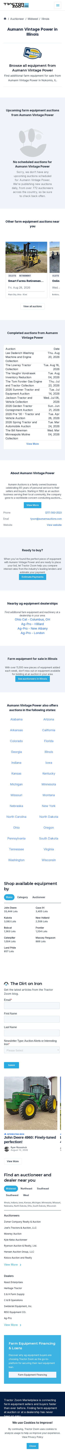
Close (32, 1446)
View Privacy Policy (32, 1437)
